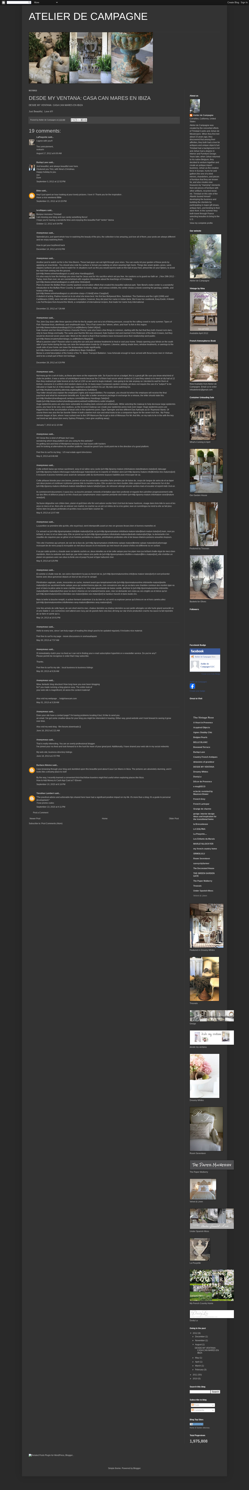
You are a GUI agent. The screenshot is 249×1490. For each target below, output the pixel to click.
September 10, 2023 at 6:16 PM (50, 784)
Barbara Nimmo (44, 765)
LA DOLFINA (199, 829)
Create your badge (197, 691)
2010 (195, 1378)
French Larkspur (201, 804)
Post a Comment (40, 812)
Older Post (174, 818)
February (199, 1369)
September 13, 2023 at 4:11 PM (50, 807)
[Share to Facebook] (82, 120)
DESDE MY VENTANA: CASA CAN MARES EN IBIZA (56, 105)
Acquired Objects (201, 727)
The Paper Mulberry (202, 881)
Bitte (38, 191)
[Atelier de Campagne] (192, 688)
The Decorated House (203, 868)
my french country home (205, 849)
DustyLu (197, 777)
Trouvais (197, 886)
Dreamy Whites (200, 772)
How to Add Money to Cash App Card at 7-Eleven (58, 780)
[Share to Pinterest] (85, 120)
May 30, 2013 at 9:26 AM (47, 671)
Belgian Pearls (200, 737)
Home (105, 818)
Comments (199, 1410)
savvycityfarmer (201, 863)
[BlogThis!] (75, 120)
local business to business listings (77, 667)
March (198, 1366)
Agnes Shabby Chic (202, 732)
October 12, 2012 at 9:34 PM (49, 224)
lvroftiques (41, 210)
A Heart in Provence (203, 722)
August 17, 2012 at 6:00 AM (49, 153)
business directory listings (60, 752)
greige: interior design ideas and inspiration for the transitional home (204, 816)
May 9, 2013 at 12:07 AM (47, 513)
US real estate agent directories (77, 452)
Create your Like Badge (211, 674)
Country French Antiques (205, 757)
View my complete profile (201, 223)
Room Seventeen (201, 858)
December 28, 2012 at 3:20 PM (50, 362)
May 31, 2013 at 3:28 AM (47, 702)
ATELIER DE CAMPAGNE (88, 16)
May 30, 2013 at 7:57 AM (47, 640)
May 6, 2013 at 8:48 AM (47, 456)
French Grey (199, 799)
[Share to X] (79, 120)
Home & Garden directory (200, 1428)
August (198, 1344)
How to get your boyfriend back (50, 245)
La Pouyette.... (200, 834)
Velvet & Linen (200, 896)
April (197, 1362)
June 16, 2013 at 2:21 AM (48, 730)
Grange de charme (202, 809)
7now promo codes (45, 803)
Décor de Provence (202, 781)
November (200, 1340)
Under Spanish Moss (203, 891)
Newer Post (35, 818)
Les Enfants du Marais (204, 839)
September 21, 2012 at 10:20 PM (51, 201)
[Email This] (72, 120)
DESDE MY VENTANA (203, 767)
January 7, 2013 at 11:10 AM (49, 425)
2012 (195, 1333)
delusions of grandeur (203, 762)
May (197, 1358)
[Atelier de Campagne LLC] (195, 668)
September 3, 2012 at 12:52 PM (50, 181)
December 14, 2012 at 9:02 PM (50, 249)
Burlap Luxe (42, 162)
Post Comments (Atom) (52, 823)
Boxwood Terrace (201, 747)
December (200, 1336)
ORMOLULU (199, 853)
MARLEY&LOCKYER (203, 844)
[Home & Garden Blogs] (196, 1425)
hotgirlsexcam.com (68, 698)
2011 (195, 1375)
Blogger (136, 1468)
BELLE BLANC (200, 742)
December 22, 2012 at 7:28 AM (50, 308)
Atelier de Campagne (203, 115)
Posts (196, 1405)
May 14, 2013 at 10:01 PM (48, 618)
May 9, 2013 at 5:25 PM (47, 561)
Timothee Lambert (45, 793)
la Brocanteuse (200, 824)
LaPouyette (41, 137)
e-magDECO (199, 786)
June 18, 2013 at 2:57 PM (48, 756)
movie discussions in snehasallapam (80, 636)
